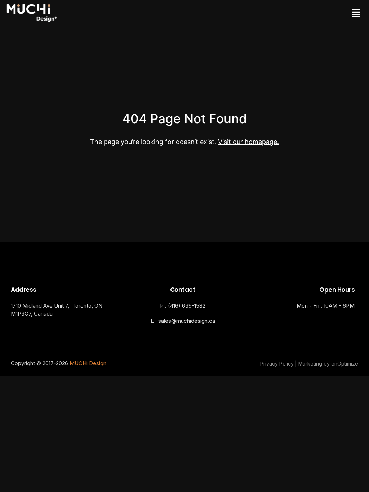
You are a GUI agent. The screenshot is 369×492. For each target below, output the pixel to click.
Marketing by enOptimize (328, 364)
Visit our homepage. (248, 142)
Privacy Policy (277, 364)
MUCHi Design (88, 363)
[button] (273, 13)
